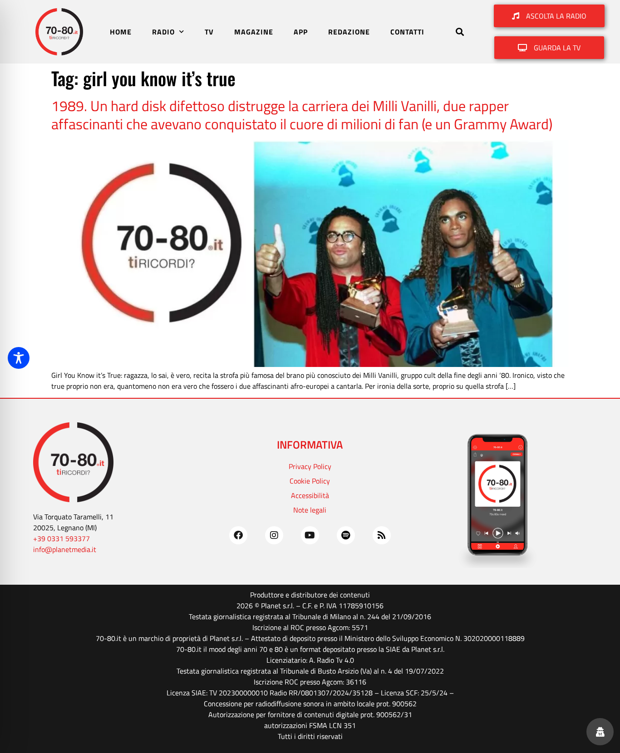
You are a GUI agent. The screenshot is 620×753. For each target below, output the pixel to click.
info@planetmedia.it (64, 549)
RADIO (163, 31)
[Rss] (382, 535)
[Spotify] (346, 535)
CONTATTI (407, 31)
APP (301, 31)
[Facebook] (238, 535)
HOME (121, 31)
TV (209, 31)
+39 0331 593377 (61, 538)
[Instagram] (274, 535)
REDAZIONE (349, 31)
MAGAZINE (253, 31)
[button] (460, 31)
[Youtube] (310, 535)
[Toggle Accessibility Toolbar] (18, 358)
